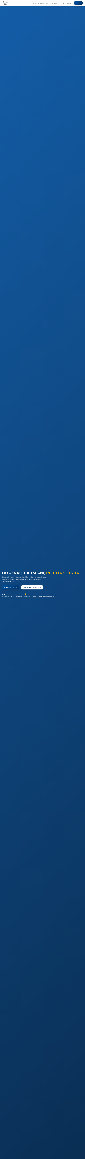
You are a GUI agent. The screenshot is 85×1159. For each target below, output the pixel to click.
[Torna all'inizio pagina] (5, 3)
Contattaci (78, 3)
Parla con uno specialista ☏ (32, 587)
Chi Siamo (41, 3)
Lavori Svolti (55, 3)
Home (34, 3)
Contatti (68, 3)
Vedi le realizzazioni (10, 587)
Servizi (48, 3)
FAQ (63, 3)
